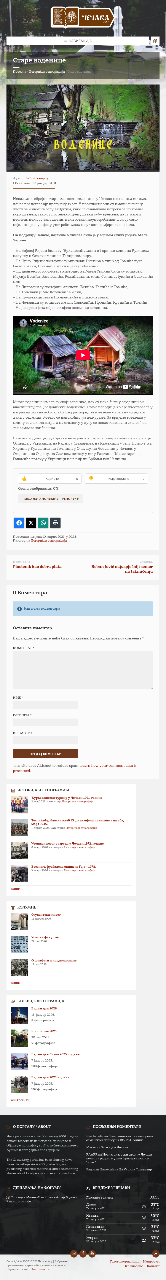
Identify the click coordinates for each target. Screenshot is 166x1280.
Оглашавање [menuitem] (133, 1266)
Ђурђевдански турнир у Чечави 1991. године (66, 797)
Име (18, 697)
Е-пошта (22, 715)
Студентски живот (46, 914)
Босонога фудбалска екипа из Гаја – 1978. (63, 866)
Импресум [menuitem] (151, 1261)
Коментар (24, 648)
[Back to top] (156, 1254)
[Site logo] (83, 18)
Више (15, 889)
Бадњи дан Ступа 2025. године (55, 1054)
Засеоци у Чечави (114, 1147)
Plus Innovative (40, 1269)
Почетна (19, 71)
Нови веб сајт (55, 1197)
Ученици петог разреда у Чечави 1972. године (67, 843)
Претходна (21, 562)
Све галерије (21, 1100)
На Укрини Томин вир (135, 1169)
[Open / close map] (155, 41)
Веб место (22, 733)
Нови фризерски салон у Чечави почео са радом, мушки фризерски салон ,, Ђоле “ (119, 1158)
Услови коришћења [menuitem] (124, 1261)
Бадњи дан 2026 (44, 1008)
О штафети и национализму (54, 960)
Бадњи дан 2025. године (50, 1077)
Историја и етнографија (47, 71)
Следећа (146, 562)
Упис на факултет (45, 937)
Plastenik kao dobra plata (37, 567)
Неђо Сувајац (36, 178)
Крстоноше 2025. (44, 1031)
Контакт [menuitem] (153, 1266)
